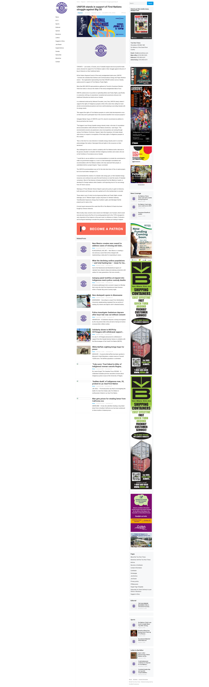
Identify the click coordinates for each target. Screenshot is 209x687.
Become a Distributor (137, 565)
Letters (58, 37)
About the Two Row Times (138, 557)
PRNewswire (134, 584)
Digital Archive (60, 48)
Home (78, 1)
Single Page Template (137, 587)
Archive (133, 562)
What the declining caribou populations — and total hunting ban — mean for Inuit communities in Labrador (109, 263)
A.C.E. (57, 20)
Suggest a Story (60, 41)
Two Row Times (136, 682)
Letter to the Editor (137, 650)
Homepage (134, 573)
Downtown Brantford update (144, 213)
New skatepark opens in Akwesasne (107, 295)
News (57, 17)
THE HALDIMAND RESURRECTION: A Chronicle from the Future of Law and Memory (143, 605)
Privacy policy (135, 581)
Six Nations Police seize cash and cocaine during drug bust (145, 197)
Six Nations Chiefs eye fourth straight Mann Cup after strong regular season (144, 624)
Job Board (58, 44)
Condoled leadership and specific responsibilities (144, 671)
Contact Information (136, 568)
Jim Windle (87, 12)
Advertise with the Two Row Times (141, 559)
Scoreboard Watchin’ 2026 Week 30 (144, 639)
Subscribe (58, 55)
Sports (57, 24)
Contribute (134, 570)
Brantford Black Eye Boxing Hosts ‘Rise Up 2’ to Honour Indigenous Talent (144, 632)
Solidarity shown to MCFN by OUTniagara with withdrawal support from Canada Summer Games (107, 332)
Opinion (58, 31)
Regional (83, 1)
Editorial (58, 27)
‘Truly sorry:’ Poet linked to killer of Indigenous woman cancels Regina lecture (107, 366)
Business (58, 34)
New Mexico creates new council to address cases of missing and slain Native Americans (107, 245)
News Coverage (136, 193)
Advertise (58, 58)
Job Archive (134, 576)
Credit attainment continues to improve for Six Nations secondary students (144, 663)
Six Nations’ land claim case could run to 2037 (145, 205)
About (130, 679)
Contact (58, 61)
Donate (58, 51)
